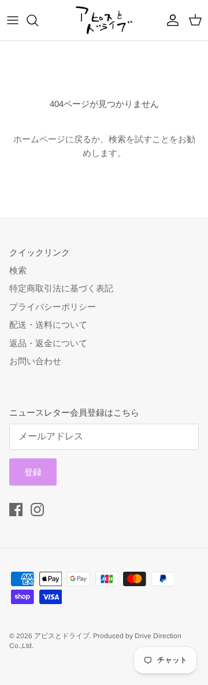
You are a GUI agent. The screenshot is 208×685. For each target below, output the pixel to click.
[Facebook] (16, 509)
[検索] (38, 20)
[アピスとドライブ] (104, 20)
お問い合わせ (35, 361)
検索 (18, 270)
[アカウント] (170, 20)
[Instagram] (37, 509)
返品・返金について (48, 343)
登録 (33, 472)
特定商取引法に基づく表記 (61, 288)
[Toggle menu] (12, 20)
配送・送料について (48, 324)
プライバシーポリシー (52, 307)
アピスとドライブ (62, 636)
